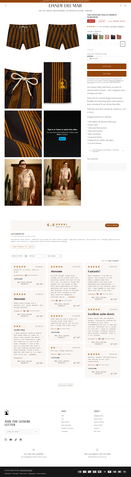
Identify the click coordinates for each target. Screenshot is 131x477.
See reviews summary (115, 26)
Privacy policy (15, 473)
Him (62, 416)
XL (111, 44)
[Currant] (107, 36)
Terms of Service (99, 422)
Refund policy (8, 473)
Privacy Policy (98, 425)
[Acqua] (89, 36)
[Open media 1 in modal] (23, 37)
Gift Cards (97, 431)
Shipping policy (31, 473)
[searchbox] (17, 256)
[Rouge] (119, 36)
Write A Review (112, 225)
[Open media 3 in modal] (23, 85)
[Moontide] (113, 36)
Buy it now (106, 74)
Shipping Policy (98, 416)
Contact (96, 428)
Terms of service (23, 473)
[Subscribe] (36, 432)
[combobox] (37, 256)
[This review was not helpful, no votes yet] (41, 284)
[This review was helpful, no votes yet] (37, 284)
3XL (123, 44)
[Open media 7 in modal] (23, 182)
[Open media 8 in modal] (62, 182)
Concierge (64, 431)
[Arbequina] (101, 36)
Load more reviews (65, 385)
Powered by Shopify (26, 470)
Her (62, 419)
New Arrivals (65, 422)
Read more (72, 297)
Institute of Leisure (67, 428)
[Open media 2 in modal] (62, 37)
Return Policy (98, 419)
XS (89, 44)
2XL (117, 44)
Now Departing (66, 425)
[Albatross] (95, 36)
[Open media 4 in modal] (62, 85)
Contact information (41, 473)
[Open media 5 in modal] (23, 134)
